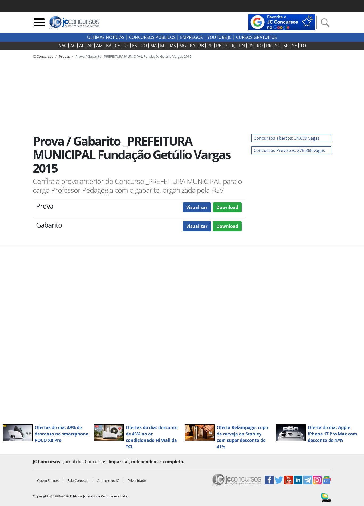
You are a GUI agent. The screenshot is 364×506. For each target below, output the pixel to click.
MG (182, 45)
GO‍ (143, 45)
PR (210, 45)
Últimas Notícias (105, 37)
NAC (62, 45)
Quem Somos (48, 480)
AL (81, 45)
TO (303, 45)
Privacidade (137, 480)
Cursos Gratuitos (256, 37)
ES (134, 45)
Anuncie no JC (108, 480)
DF (126, 45)
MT (163, 45)
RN (242, 45)
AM (99, 45)
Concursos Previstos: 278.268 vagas (289, 150)
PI (226, 45)
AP (90, 45)
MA (153, 45)
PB (201, 45)
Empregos (191, 37)
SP (286, 45)
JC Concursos (43, 56)
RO (260, 45)
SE (294, 45)
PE (218, 45)
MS (173, 45)
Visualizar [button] (196, 207)
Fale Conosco (77, 480)
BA (108, 45)
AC (73, 45)
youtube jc (219, 37)
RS (250, 45)
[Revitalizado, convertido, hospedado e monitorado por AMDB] (326, 497)
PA (192, 45)
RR (269, 45)
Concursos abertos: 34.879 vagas (287, 138)
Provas (64, 56)
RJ (234, 45)
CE (117, 45)
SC (277, 45)
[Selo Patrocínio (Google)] (281, 22)
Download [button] (227, 207)
